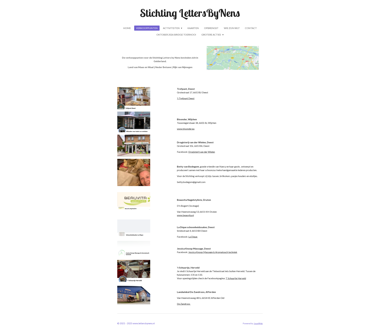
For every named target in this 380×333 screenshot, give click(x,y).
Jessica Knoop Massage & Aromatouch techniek (212, 252)
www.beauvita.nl (185, 215)
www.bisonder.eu (185, 128)
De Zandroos (184, 303)
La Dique (193, 236)
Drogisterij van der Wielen (201, 151)
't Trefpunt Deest (185, 98)
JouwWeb (258, 323)
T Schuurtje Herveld (236, 278)
